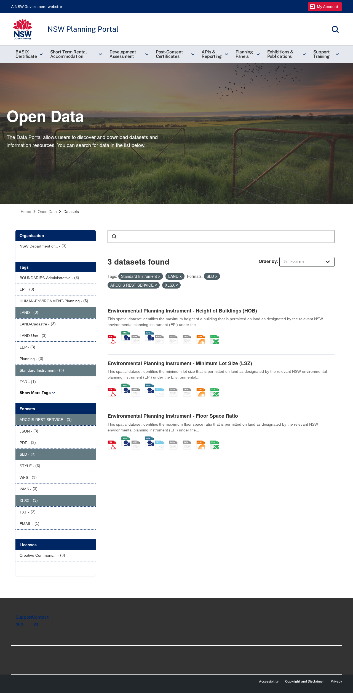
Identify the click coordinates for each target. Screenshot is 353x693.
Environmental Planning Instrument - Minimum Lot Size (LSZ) (180, 363)
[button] (28, 54)
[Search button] (114, 236)
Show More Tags (35, 392)
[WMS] (125, 333)
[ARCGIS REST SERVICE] (137, 333)
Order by (268, 261)
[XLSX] (216, 333)
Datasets (71, 211)
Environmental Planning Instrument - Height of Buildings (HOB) (182, 310)
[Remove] (159, 276)
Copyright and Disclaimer (304, 681)
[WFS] (149, 333)
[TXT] (161, 386)
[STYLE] (161, 333)
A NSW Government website (36, 6)
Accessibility (269, 681)
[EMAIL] (189, 333)
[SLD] (175, 333)
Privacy (336, 681)
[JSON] (202, 333)
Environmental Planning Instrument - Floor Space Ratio (173, 415)
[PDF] (114, 333)
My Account (328, 6)
